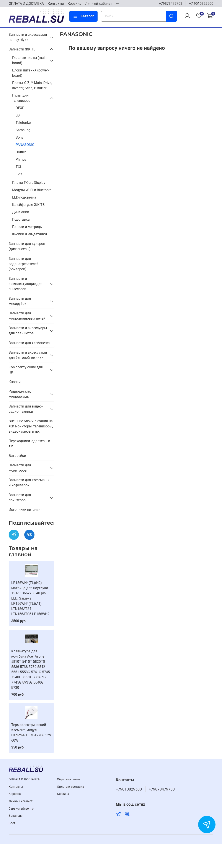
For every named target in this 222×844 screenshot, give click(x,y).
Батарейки (17, 456)
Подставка (21, 219)
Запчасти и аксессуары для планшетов (28, 330)
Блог (12, 823)
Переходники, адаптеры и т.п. (29, 443)
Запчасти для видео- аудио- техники (25, 409)
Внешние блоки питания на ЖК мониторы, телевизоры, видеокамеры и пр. (31, 426)
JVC (19, 174)
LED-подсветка (24, 197)
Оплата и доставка (70, 787)
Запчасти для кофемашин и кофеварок (30, 482)
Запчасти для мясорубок (20, 301)
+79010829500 (129, 789)
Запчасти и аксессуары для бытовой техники (28, 355)
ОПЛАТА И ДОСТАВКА (26, 4)
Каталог (87, 16)
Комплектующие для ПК (26, 369)
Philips (21, 159)
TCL (19, 167)
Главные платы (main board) (29, 60)
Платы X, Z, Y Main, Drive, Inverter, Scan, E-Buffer (32, 85)
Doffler (21, 152)
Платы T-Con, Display (28, 183)
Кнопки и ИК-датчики (29, 234)
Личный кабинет (98, 4)
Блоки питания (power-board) (30, 73)
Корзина (74, 4)
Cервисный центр (21, 808)
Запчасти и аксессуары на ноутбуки (28, 37)
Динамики (20, 212)
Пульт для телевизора (21, 98)
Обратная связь (68, 779)
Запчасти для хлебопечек (30, 343)
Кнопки (15, 382)
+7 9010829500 (201, 4)
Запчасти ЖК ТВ (22, 49)
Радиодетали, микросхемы (20, 394)
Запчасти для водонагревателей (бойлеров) (23, 264)
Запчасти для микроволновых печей (27, 315)
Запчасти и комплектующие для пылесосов (25, 283)
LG (18, 115)
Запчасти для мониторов (20, 467)
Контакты (56, 4)
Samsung (23, 130)
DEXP (20, 108)
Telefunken (24, 123)
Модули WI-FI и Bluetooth (32, 190)
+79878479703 (170, 4)
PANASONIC (25, 145)
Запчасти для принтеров (20, 497)
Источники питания (25, 510)
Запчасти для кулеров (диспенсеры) (27, 246)
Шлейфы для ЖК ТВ (28, 205)
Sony (19, 137)
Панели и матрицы (27, 227)
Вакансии (16, 816)
